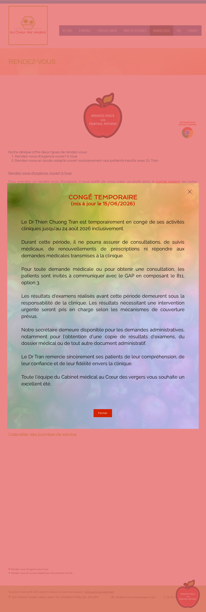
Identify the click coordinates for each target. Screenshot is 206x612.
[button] (190, 192)
